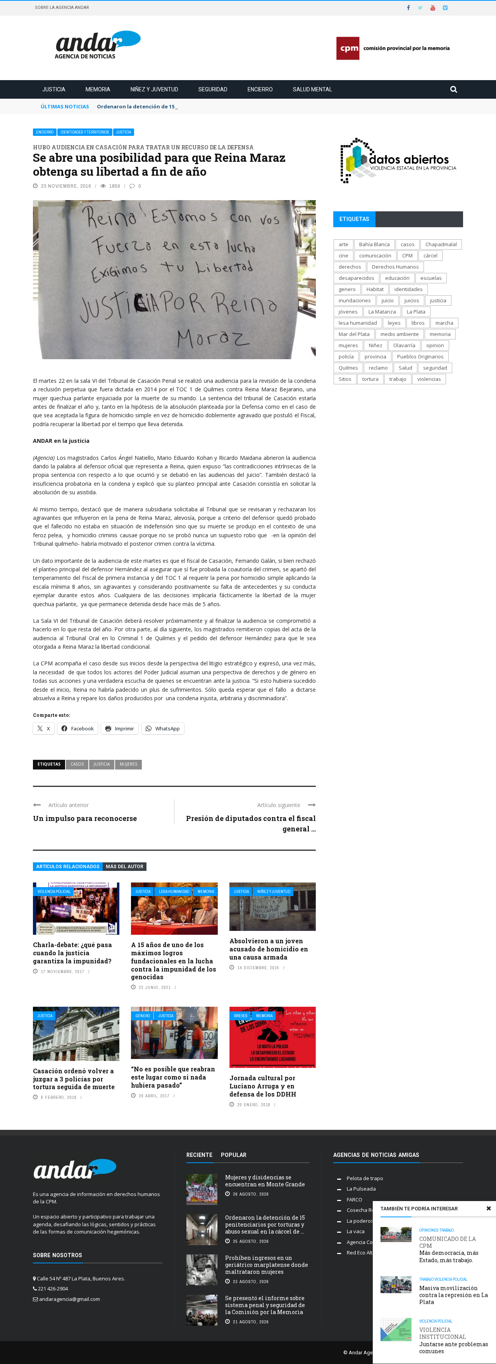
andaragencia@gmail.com (69, 1298)
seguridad (435, 367)
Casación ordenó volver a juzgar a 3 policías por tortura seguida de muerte (74, 1079)
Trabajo (446, 1230)
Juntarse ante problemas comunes (453, 1340)
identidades (408, 289)
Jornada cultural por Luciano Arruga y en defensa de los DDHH (262, 1086)
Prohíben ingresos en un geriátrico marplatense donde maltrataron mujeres (266, 1264)
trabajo (397, 378)
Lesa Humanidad (174, 891)
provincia (375, 356)
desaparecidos (356, 277)
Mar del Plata (354, 334)
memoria (440, 334)
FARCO (354, 1199)
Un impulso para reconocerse (85, 818)
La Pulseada (361, 1188)
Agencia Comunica (368, 1242)
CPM (407, 255)
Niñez (375, 345)
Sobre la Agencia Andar (62, 7)
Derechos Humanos (395, 266)
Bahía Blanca (374, 244)
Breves (241, 1015)
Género (143, 1015)
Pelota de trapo (365, 1178)
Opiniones (429, 1230)
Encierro (260, 89)
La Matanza (382, 311)
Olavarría (404, 345)
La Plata (416, 311)
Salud (405, 367)
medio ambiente (400, 334)
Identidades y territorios (84, 132)
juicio (388, 300)
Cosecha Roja (363, 1209)
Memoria (98, 89)
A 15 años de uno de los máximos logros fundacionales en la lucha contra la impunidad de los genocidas (173, 961)
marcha (444, 322)
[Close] (488, 1208)
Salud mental (312, 89)
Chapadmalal (441, 244)
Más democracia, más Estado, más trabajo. (449, 1249)
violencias (429, 378)
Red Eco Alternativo (369, 1252)
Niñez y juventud (154, 89)
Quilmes (348, 367)
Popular (233, 1155)
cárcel (430, 255)
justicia (102, 764)
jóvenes (348, 311)
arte (343, 244)
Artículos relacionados (68, 866)
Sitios (345, 378)
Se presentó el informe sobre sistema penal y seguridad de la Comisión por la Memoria (265, 1305)
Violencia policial (54, 891)
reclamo (378, 367)
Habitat (375, 289)
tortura (370, 378)
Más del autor (124, 866)
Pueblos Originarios (420, 356)
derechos (350, 266)
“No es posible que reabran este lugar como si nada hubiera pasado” (173, 1077)
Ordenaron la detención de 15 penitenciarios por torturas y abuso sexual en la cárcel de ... (265, 1224)
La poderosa (362, 1220)
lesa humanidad (358, 322)
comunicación (375, 255)
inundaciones (355, 300)
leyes (394, 322)
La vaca (356, 1231)
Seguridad (212, 89)
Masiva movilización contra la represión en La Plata (453, 1295)
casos (77, 764)
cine (343, 255)
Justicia (53, 89)
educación (397, 277)
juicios (412, 300)
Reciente (199, 1155)
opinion (435, 345)
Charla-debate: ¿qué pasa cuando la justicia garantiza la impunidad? (72, 953)
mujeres (128, 764)
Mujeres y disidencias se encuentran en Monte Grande (265, 1181)
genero (347, 289)
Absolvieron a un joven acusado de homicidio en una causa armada (268, 949)
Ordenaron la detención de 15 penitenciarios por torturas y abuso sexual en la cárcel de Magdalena (226, 106)
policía (346, 356)
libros (418, 322)
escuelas (431, 277)
